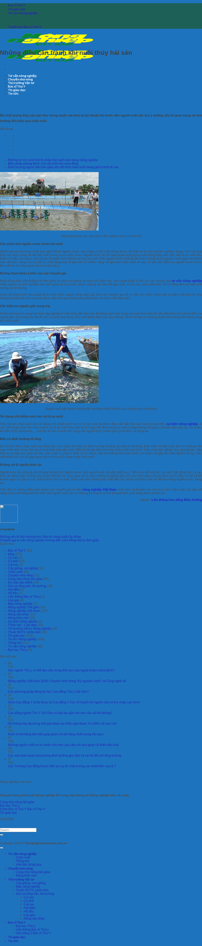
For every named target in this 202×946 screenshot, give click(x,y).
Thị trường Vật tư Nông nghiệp (29, 628)
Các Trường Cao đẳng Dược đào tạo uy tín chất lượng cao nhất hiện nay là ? (62, 766)
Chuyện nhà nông (20, 79)
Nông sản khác (18, 614)
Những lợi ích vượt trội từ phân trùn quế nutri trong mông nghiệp (53, 160)
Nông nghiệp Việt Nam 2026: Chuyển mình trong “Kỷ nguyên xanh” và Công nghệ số (67, 681)
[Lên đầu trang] (1, 847)
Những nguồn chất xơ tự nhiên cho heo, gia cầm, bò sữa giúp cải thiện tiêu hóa (63, 745)
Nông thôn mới (18, 618)
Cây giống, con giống (23, 568)
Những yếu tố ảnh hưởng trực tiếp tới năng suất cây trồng (40, 536)
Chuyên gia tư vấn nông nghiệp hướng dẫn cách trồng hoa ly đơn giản (49, 540)
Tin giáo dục (17, 9)
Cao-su (13, 564)
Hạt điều (14, 589)
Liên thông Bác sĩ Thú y (24, 596)
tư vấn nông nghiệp (187, 280)
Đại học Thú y (17, 649)
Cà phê (13, 561)
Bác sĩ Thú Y (16, 5)
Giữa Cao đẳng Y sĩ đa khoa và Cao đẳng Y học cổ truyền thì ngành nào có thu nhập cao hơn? (74, 702)
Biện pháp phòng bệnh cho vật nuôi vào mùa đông (43, 163)
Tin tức (13, 93)
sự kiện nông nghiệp (182, 424)
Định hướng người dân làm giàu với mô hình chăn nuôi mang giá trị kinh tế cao (63, 167)
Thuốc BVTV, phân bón (24, 632)
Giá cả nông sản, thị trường (27, 586)
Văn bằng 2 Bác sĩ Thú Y (33, 933)
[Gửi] (1, 834)
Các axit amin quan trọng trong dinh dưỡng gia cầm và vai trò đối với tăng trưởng (64, 755)
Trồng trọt (14, 642)
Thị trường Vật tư (21, 83)
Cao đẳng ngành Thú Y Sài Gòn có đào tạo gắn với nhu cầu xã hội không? (60, 713)
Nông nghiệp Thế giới (23, 607)
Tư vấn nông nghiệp (22, 75)
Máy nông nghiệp (20, 603)
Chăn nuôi (15, 571)
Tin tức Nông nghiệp (22, 13)
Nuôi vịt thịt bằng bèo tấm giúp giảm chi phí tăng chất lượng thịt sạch (56, 734)
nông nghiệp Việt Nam (99, 489)
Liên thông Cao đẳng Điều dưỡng (177, 499)
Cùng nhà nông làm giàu (25, 579)
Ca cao (13, 557)
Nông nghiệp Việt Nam (24, 610)
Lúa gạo (13, 600)
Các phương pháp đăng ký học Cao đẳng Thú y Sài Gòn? (48, 691)
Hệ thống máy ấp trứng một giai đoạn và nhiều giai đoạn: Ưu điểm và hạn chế (62, 723)
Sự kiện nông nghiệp (22, 621)
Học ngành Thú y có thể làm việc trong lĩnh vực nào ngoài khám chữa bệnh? (61, 670)
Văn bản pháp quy (28, 864)
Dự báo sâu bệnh (20, 582)
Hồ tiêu (13, 593)
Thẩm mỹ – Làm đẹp (22, 625)
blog (11, 554)
